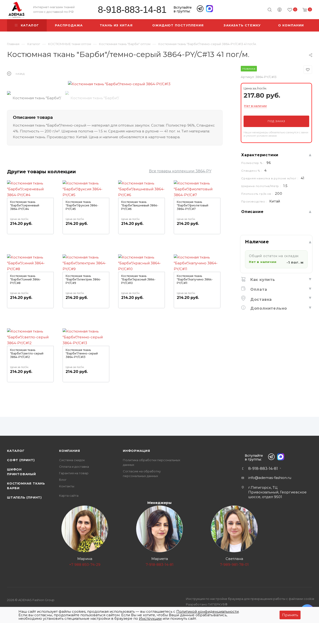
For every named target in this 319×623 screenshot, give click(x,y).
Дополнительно (268, 308)
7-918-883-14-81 (160, 564)
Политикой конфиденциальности (207, 611)
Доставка (260, 299)
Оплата (258, 289)
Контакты (66, 486)
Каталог (16, 451)
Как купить (262, 279)
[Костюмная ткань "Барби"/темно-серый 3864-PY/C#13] (119, 84)
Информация (136, 451)
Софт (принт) (21, 460)
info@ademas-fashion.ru (269, 477)
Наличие (257, 241)
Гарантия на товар (74, 473)
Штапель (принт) (24, 497)
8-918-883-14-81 (132, 10)
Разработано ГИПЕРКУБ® (206, 604)
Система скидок (72, 460)
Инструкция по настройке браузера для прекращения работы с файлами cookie (250, 599)
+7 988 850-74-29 (84, 564)
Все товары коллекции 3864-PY (180, 171)
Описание (252, 211)
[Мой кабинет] (279, 10)
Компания (69, 451)
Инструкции (150, 618)
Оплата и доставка (74, 466)
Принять (290, 615)
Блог (63, 479)
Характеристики (259, 155)
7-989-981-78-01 (234, 564)
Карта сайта (68, 495)
